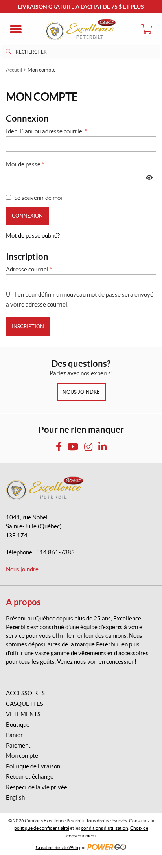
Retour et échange (29, 776)
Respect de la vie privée (36, 787)
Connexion (27, 216)
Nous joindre (81, 392)
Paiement (18, 745)
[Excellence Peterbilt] (80, 29)
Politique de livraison (33, 766)
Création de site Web (57, 847)
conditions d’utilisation (104, 828)
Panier (14, 734)
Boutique (17, 724)
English (15, 797)
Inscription (28, 326)
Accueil (14, 70)
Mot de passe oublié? (33, 235)
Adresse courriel (29, 269)
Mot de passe (25, 164)
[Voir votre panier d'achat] (146, 29)
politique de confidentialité (41, 828)
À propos (23, 602)
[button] (15, 29)
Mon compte (22, 755)
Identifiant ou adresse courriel (46, 131)
